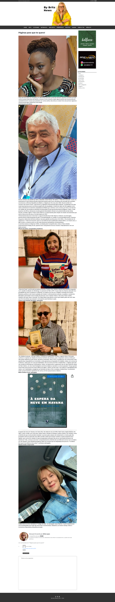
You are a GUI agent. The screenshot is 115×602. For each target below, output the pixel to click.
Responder (26, 553)
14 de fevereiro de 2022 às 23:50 (29, 548)
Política (80, 83)
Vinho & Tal (81, 88)
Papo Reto (81, 80)
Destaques (81, 76)
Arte (79, 73)
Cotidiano (81, 75)
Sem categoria (82, 84)
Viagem (80, 86)
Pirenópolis (81, 81)
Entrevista (81, 78)
